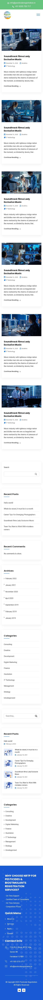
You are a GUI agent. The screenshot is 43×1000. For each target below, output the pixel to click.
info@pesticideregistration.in (23, 3)
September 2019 (11, 605)
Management (9, 686)
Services (10, 924)
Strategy (7, 692)
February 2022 (11, 578)
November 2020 (11, 592)
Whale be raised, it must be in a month (18, 509)
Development (9, 656)
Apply (9, 929)
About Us (10, 919)
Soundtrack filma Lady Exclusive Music (17, 58)
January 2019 (10, 618)
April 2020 (9, 598)
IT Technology (10, 66)
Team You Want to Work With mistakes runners (25, 784)
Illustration (8, 674)
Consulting (8, 644)
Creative (7, 650)
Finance (7, 668)
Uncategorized (9, 698)
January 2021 (10, 585)
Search (6, 467)
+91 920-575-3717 (17, 961)
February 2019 (11, 612)
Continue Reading (11, 86)
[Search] (35, 716)
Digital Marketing (10, 662)
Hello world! (8, 503)
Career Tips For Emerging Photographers (19, 515)
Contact (10, 934)
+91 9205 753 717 (23, 6)
